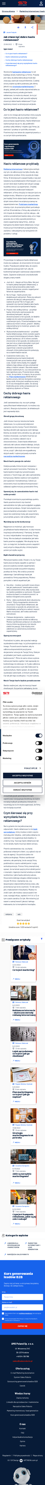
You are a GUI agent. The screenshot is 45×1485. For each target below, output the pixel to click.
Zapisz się (22, 1326)
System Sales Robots (22, 1377)
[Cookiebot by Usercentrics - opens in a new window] (32, 693)
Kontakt (22, 1428)
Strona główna (8, 11)
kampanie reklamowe (21, 72)
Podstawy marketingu (28, 204)
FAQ (22, 1432)
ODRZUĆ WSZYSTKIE (22, 790)
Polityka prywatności (22, 1455)
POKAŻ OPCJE (30, 768)
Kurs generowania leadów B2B (22, 1415)
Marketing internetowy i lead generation (22, 1410)
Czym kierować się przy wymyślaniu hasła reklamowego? (21, 64)
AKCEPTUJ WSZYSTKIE (22, 776)
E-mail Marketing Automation (22, 1373)
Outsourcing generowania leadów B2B (22, 1381)
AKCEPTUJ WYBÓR (22, 783)
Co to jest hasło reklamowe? (16, 53)
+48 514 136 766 (22, 1356)
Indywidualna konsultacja (22, 1437)
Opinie (22, 1441)
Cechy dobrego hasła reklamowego (19, 60)
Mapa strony (38, 1455)
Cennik (22, 1385)
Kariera (22, 1445)
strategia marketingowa (23, 86)
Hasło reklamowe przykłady (16, 57)
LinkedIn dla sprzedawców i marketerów (22, 1402)
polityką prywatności (25, 1313)
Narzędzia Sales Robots (22, 1406)
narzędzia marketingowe (14, 456)
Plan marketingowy (17, 376)
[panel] (41, 5)
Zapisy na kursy (22, 1398)
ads (19, 914)
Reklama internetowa (13, 169)
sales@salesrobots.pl (22, 1361)
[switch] (38, 743)
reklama (9, 914)
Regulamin (6, 1455)
